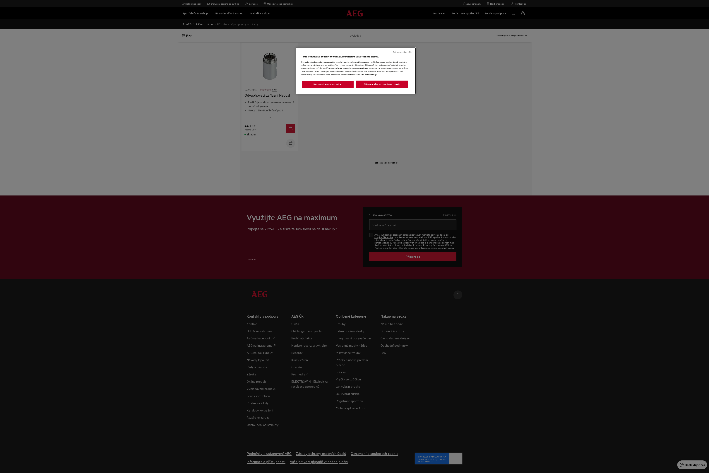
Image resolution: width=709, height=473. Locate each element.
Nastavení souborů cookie (328, 84)
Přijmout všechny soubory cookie (382, 84)
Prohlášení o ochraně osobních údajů (362, 74)
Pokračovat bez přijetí (403, 52)
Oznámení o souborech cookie (334, 74)
